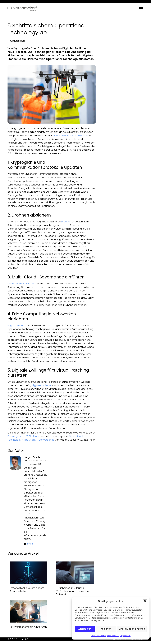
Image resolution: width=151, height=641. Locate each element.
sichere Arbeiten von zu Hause (70, 135)
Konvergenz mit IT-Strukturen (24, 436)
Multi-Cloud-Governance (22, 283)
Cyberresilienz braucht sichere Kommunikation (27, 589)
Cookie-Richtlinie (98, 635)
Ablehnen (106, 628)
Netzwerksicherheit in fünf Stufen (28, 627)
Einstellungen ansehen (132, 628)
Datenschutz (113, 635)
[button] (145, 601)
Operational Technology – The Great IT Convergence (45, 438)
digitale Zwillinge (41, 385)
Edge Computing (17, 325)
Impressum (125, 635)
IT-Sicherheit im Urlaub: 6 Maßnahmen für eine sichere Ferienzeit (72, 591)
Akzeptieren (84, 628)
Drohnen (66, 221)
